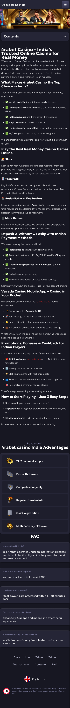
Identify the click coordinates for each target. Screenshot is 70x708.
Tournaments (21, 664)
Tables (39, 657)
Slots (17, 657)
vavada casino (43, 301)
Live (27, 657)
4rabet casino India (13, 4)
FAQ (54, 664)
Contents (41, 664)
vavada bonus (33, 358)
